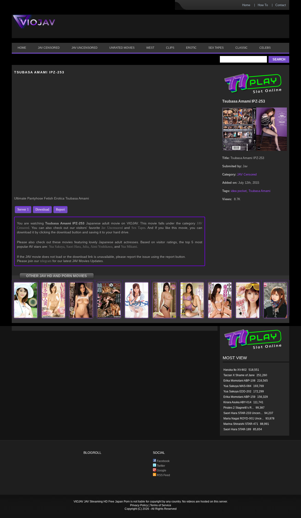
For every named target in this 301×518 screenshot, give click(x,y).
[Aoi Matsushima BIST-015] (192, 317)
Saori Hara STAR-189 (237, 429)
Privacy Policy (139, 505)
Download (42, 209)
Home (246, 5)
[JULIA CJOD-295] (81, 317)
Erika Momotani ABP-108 (239, 380)
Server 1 (23, 209)
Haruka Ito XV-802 (235, 369)
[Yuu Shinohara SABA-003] (164, 317)
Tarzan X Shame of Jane (239, 375)
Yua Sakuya (56, 246)
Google (161, 470)
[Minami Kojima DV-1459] (136, 317)
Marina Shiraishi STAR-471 (240, 424)
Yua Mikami (129, 246)
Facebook (163, 461)
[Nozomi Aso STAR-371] (25, 317)
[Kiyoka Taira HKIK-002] (219, 317)
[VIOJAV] (34, 25)
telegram (45, 261)
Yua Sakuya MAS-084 (237, 386)
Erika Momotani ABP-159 (239, 396)
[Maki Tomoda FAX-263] (108, 317)
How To (263, 5)
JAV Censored (247, 174)
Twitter (160, 465)
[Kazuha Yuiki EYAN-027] (53, 317)
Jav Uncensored (112, 228)
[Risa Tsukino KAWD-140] (247, 317)
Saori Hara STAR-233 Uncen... (242, 413)
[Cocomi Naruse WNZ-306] (275, 317)
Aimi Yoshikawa (101, 246)
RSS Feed (163, 475)
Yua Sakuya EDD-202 (237, 391)
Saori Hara (73, 246)
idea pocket (239, 191)
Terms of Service (160, 505)
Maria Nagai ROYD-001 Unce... (243, 418)
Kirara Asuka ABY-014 (237, 402)
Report (60, 209)
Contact (280, 5)
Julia (86, 246)
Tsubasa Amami (259, 191)
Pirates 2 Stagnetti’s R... (238, 407)
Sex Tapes (138, 228)
